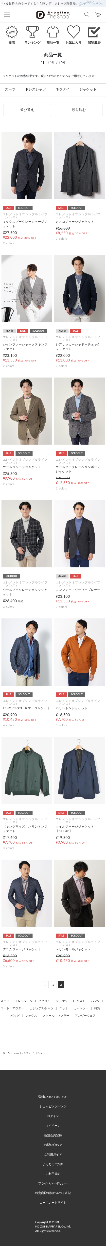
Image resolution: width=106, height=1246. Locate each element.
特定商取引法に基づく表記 (53, 1193)
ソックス (31, 1015)
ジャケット (88, 89)
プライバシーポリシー (53, 1183)
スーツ (10, 89)
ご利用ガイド (53, 1154)
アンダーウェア (85, 1015)
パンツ (95, 1000)
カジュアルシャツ (41, 1008)
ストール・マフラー (56, 1015)
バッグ (15, 1015)
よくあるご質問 (53, 1164)
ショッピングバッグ (53, 1106)
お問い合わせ (53, 1144)
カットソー (81, 1008)
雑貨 (97, 1008)
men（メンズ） (22, 1053)
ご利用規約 (53, 1173)
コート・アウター (12, 1008)
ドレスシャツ (35, 89)
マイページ (53, 1125)
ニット (63, 1008)
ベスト (80, 1000)
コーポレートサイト (53, 1202)
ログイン (53, 1116)
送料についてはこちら (53, 1096)
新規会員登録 (53, 1135)
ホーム (6, 1053)
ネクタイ (63, 89)
